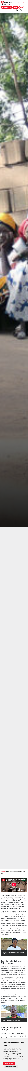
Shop (21, 7)
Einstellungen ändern (10, 1066)
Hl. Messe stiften (6, 7)
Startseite (3, 871)
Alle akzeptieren (9, 1063)
